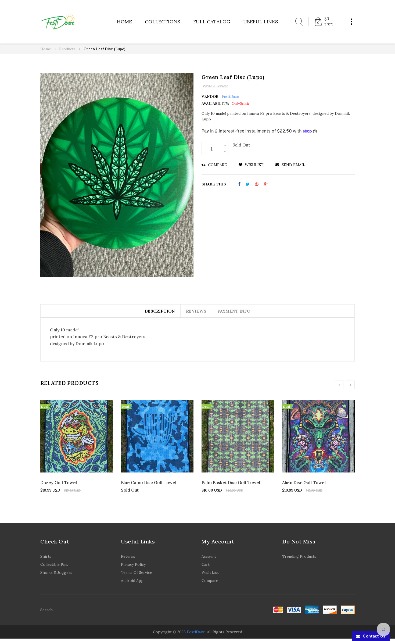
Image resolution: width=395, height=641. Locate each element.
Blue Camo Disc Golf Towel (148, 482)
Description (160, 311)
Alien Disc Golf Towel (304, 482)
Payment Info (233, 311)
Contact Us (373, 636)
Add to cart (79, 463)
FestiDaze (196, 631)
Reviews (196, 311)
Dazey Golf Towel (58, 482)
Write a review (215, 86)
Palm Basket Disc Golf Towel (231, 482)
